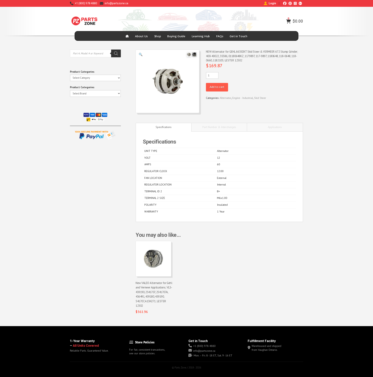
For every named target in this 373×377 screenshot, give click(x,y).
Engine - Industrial (242, 98)
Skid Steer (260, 98)
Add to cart (217, 87)
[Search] (116, 53)
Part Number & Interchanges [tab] (219, 127)
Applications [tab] (275, 127)
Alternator (225, 98)
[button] (288, 21)
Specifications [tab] (164, 127)
